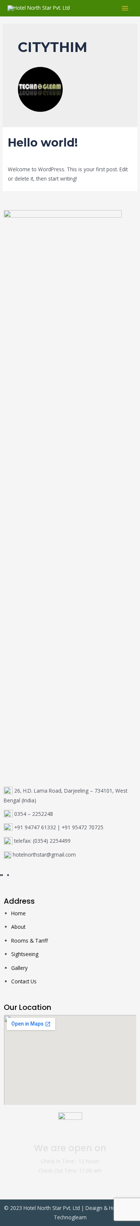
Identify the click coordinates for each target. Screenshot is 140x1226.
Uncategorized (58, 155)
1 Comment (22, 155)
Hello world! (43, 143)
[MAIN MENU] (125, 8)
